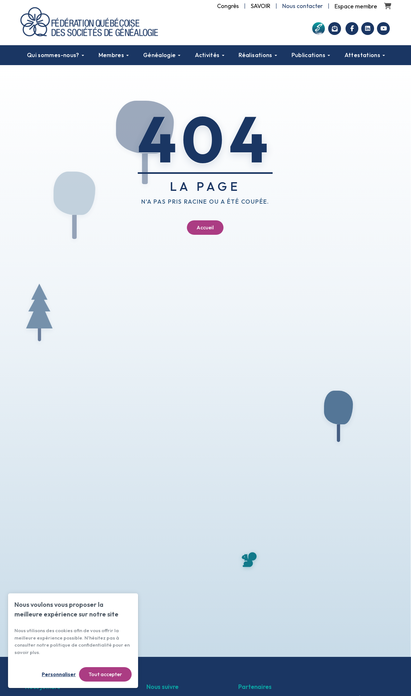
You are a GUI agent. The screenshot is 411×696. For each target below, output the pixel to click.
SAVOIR (260, 6)
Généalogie (159, 55)
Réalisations (255, 55)
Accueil (205, 227)
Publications (308, 55)
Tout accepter (105, 674)
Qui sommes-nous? (53, 55)
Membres (111, 55)
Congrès (228, 6)
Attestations (362, 55)
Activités (207, 55)
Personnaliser (59, 674)
